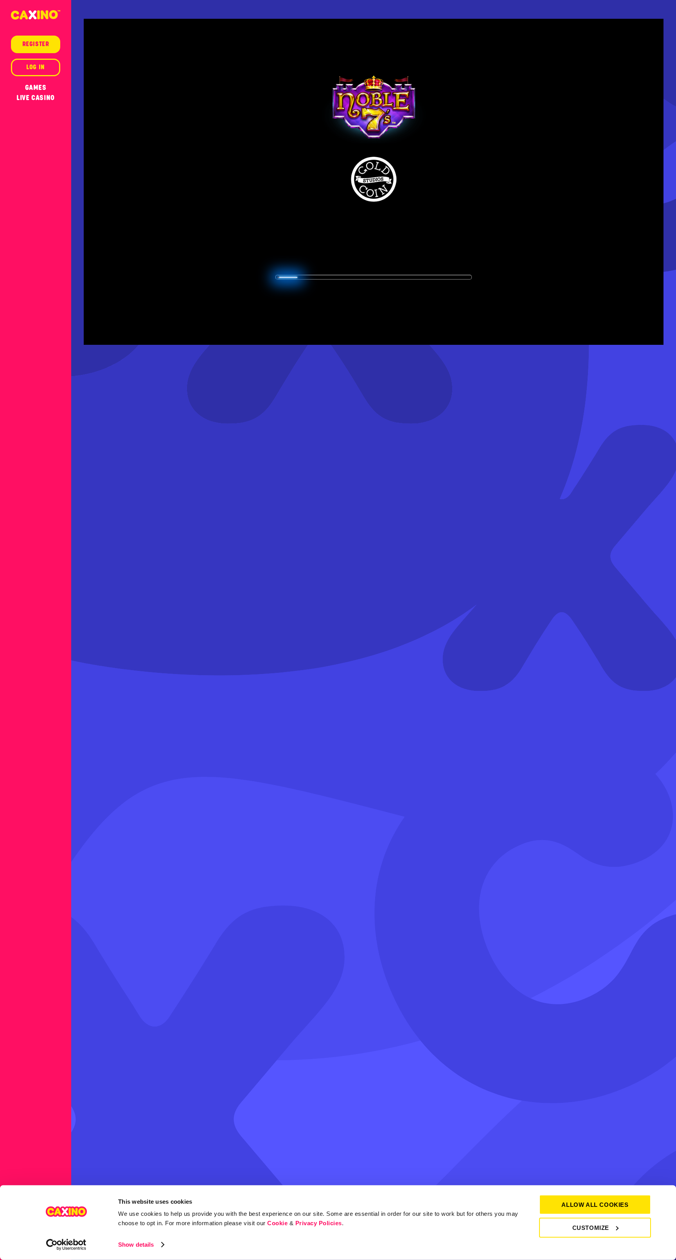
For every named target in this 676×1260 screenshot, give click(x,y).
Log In (35, 67)
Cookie (277, 1223)
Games (36, 87)
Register (35, 44)
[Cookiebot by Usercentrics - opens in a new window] (66, 1245)
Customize (590, 1227)
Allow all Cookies (594, 1204)
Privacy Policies (318, 1223)
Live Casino (35, 97)
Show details (136, 1244)
